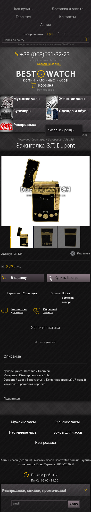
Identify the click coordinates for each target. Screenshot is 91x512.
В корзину (19, 277)
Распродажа (24, 124)
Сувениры (22, 110)
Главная (23, 139)
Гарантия (23, 16)
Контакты (67, 16)
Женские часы (67, 421)
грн (50, 33)
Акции (45, 24)
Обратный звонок (49, 64)
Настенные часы (23, 432)
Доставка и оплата (67, 8)
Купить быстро (67, 277)
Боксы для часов (67, 432)
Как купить (23, 8)
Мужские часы (27, 98)
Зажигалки (55, 139)
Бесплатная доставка (19, 310)
